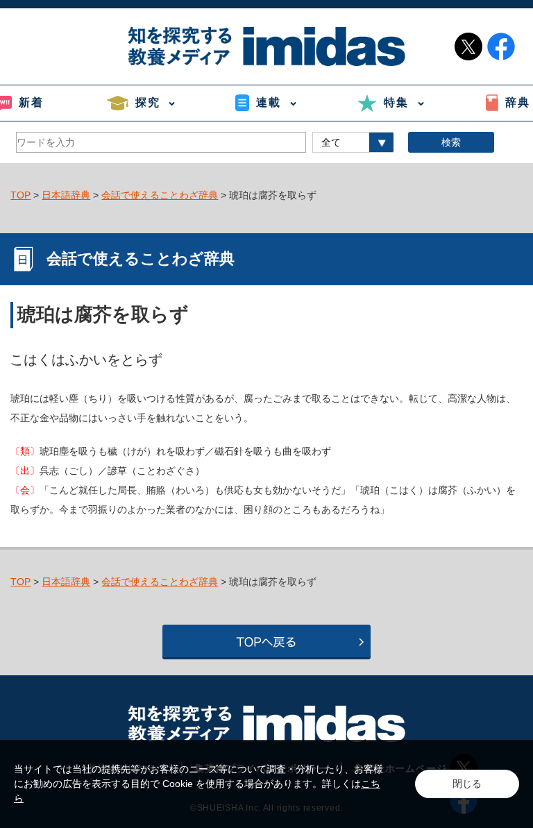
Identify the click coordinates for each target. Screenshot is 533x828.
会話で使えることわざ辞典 (159, 195)
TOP (20, 195)
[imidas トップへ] (266, 46)
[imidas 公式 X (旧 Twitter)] (468, 46)
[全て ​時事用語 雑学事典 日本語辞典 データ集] (353, 142)
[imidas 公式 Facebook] (501, 46)
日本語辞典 (66, 195)
